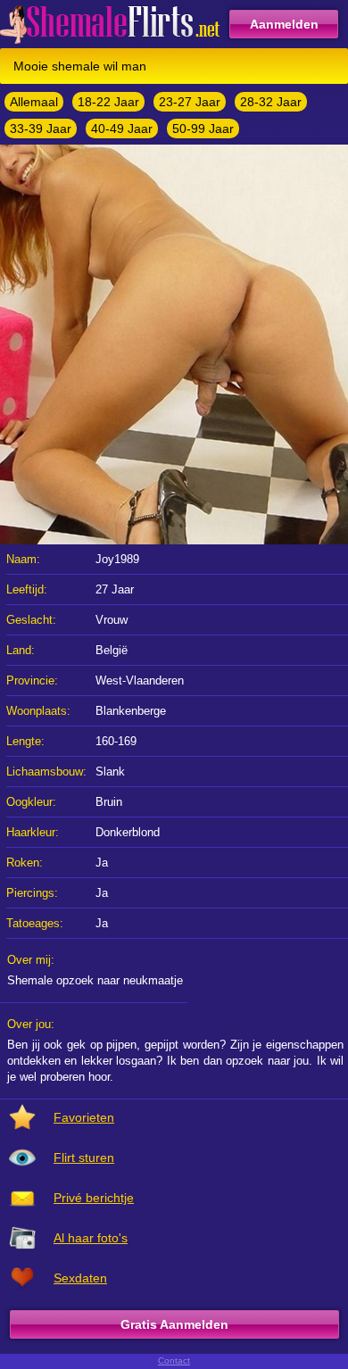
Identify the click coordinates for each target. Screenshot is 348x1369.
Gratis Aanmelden (174, 1324)
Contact (174, 1360)
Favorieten (84, 1117)
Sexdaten (80, 1278)
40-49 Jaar (122, 128)
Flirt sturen (84, 1157)
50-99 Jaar (203, 128)
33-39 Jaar (40, 128)
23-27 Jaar (189, 102)
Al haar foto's (91, 1238)
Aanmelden (284, 24)
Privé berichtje (94, 1198)
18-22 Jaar (108, 102)
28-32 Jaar (271, 102)
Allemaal (34, 102)
